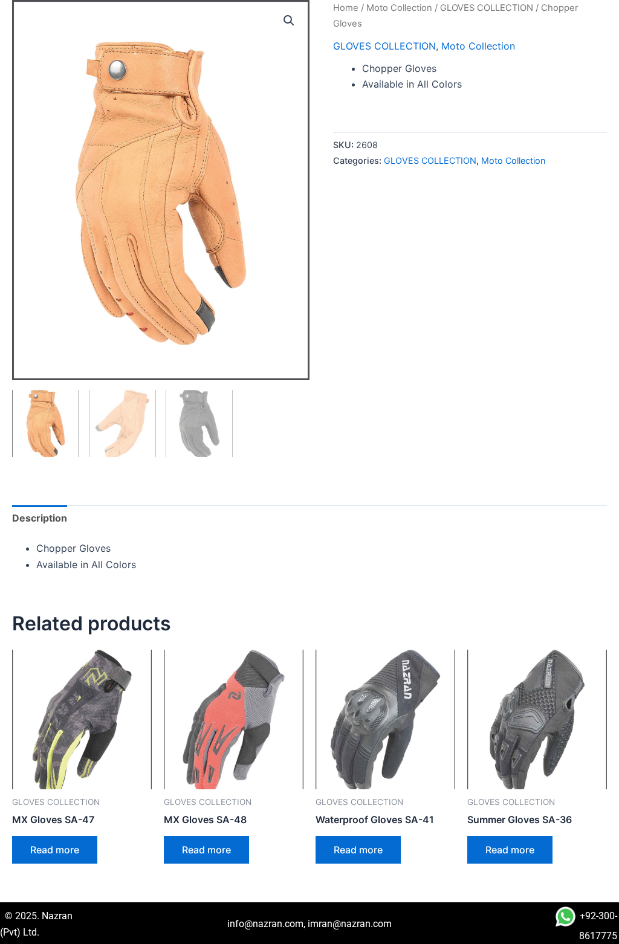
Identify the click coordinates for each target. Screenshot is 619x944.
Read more (54, 850)
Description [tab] (39, 518)
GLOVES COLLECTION (486, 7)
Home (345, 7)
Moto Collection (399, 7)
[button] (289, 20)
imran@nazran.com (350, 923)
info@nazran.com (265, 923)
